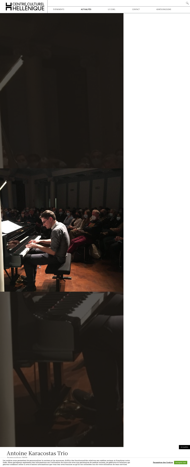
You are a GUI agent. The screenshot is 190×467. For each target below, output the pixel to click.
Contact (136, 9)
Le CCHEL (111, 9)
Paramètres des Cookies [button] (163, 462)
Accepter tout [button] (180, 462)
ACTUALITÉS (86, 9)
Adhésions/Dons (163, 9)
